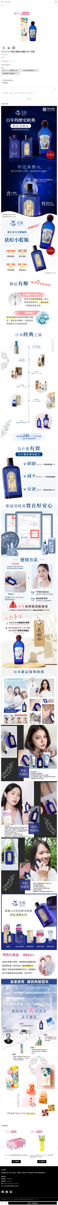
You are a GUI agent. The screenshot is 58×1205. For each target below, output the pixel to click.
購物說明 (19, 1172)
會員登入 (14, 1172)
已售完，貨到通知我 (32, 1203)
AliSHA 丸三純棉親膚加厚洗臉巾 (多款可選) (16, 1155)
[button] (56, 1148)
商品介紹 (29, 98)
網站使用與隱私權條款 (39, 1172)
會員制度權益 (30, 1172)
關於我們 (24, 1172)
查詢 (10, 1172)
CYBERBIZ (35, 1199)
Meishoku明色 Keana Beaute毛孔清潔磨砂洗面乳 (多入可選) (41, 1155)
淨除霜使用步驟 (5, 1172)
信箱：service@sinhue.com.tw (10, 1183)
